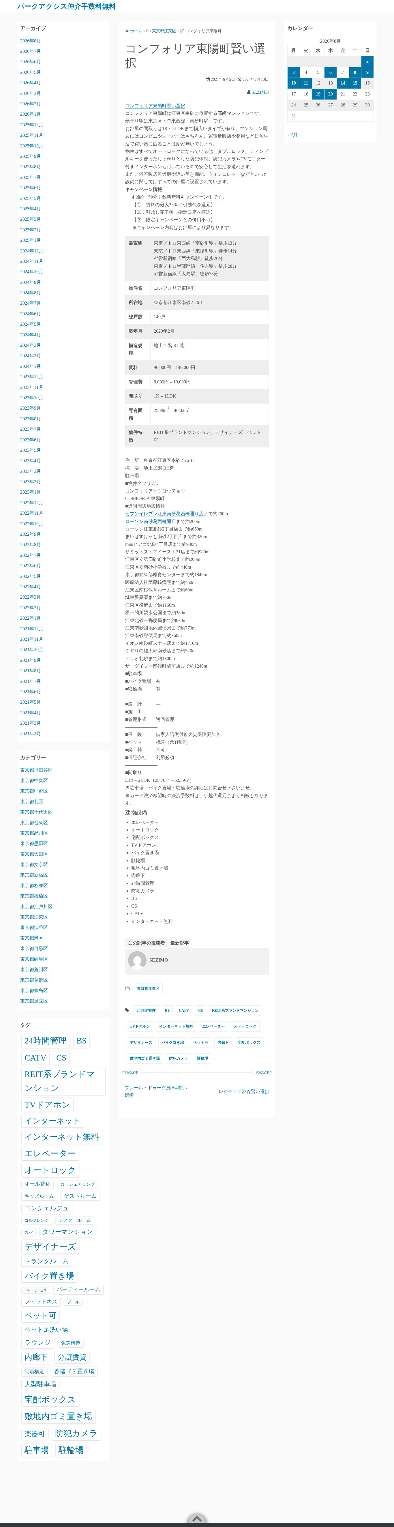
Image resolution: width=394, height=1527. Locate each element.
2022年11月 (31, 513)
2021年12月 (31, 628)
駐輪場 (202, 1058)
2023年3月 (30, 471)
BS (167, 1010)
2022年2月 (30, 607)
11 (306, 82)
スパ (29, 1232)
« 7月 (292, 134)
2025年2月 (30, 229)
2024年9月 (30, 282)
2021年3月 (30, 723)
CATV (184, 1010)
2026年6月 (30, 61)
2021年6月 (30, 691)
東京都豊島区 (34, 990)
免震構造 (70, 1343)
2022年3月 (30, 597)
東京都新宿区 (34, 874)
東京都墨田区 (34, 843)
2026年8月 (30, 40)
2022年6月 (30, 565)
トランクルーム (47, 1261)
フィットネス (41, 1302)
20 (330, 93)
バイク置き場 (173, 1042)
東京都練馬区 (34, 959)
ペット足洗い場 (46, 1329)
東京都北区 (31, 801)
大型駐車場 (40, 1384)
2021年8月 (30, 670)
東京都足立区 (34, 1000)
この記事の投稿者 (146, 942)
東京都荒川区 (34, 969)
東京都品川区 (34, 833)
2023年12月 (31, 376)
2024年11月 (31, 261)
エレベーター (213, 1026)
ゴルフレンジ (37, 1220)
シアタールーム (75, 1220)
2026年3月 (30, 93)
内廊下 (223, 1042)
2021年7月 (30, 681)
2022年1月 (30, 618)
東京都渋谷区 (34, 927)
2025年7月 (30, 177)
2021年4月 (30, 712)
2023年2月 (30, 481)
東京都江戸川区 (36, 906)
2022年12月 (31, 502)
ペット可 (200, 1042)
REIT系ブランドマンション (235, 1010)
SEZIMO (260, 92)
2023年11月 (31, 387)
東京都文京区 (34, 864)
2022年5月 (30, 576)
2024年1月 (30, 366)
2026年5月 (30, 72)
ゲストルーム (80, 1196)
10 (293, 82)
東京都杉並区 (34, 885)
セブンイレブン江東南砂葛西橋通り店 (164, 513)
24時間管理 (146, 1010)
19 (318, 93)
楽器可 (35, 1434)
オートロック (245, 1026)
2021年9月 (30, 660)
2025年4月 (30, 208)
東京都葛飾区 (34, 979)
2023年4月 (30, 460)
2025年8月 (30, 166)
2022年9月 (30, 534)
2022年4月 (30, 586)
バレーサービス (36, 1290)
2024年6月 (30, 313)
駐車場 (37, 1450)
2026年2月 (30, 103)
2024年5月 (30, 324)
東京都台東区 (34, 822)
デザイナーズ (141, 1042)
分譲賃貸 (72, 1357)
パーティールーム (78, 1289)
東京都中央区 (34, 780)
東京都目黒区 (34, 948)
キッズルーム (39, 1196)
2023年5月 (30, 450)
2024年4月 (30, 334)
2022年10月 (31, 523)
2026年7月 (30, 51)
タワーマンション (67, 1231)
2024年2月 (30, 355)
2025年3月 (30, 219)
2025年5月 (30, 198)
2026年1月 (30, 114)
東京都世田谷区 (36, 770)
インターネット (53, 1120)
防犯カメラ (178, 1058)
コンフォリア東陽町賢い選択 (155, 105)
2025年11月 (31, 135)
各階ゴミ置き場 (74, 1371)
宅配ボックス (249, 1042)
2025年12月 (31, 124)
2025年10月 (31, 145)
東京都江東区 (148, 988)
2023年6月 (30, 439)
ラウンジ (38, 1342)
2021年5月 (30, 702)
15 (355, 82)
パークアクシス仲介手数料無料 (66, 6)
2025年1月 (30, 240)
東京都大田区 (34, 854)
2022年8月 (30, 544)
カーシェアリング (77, 1184)
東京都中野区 (34, 790)
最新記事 (179, 942)
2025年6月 (30, 187)
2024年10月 (31, 271)
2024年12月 (31, 250)
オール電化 (37, 1184)
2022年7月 (30, 555)
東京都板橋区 (34, 895)
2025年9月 (30, 156)
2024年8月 (30, 292)
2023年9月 (30, 408)
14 (343, 82)
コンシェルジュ (47, 1208)
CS (200, 1010)
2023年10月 (31, 397)
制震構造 (34, 1371)
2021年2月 (30, 733)
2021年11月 (31, 639)
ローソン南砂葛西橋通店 (150, 521)
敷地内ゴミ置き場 (145, 1058)
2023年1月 (30, 492)
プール (73, 1302)
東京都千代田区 (36, 812)
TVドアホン (140, 1026)
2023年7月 (30, 429)
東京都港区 (31, 938)
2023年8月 (30, 418)
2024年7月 (30, 303)
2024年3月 (30, 345)
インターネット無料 (176, 1026)
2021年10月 (31, 649)
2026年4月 (30, 82)
